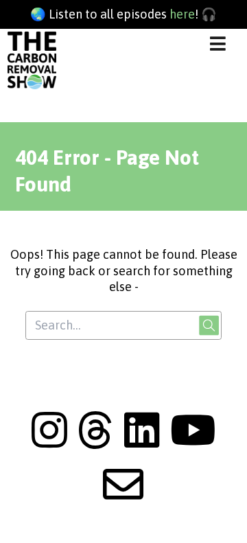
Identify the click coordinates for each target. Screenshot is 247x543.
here (182, 14)
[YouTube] (192, 443)
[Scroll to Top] (220, 516)
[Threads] (95, 443)
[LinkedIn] (142, 443)
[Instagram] (49, 443)
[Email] (123, 498)
